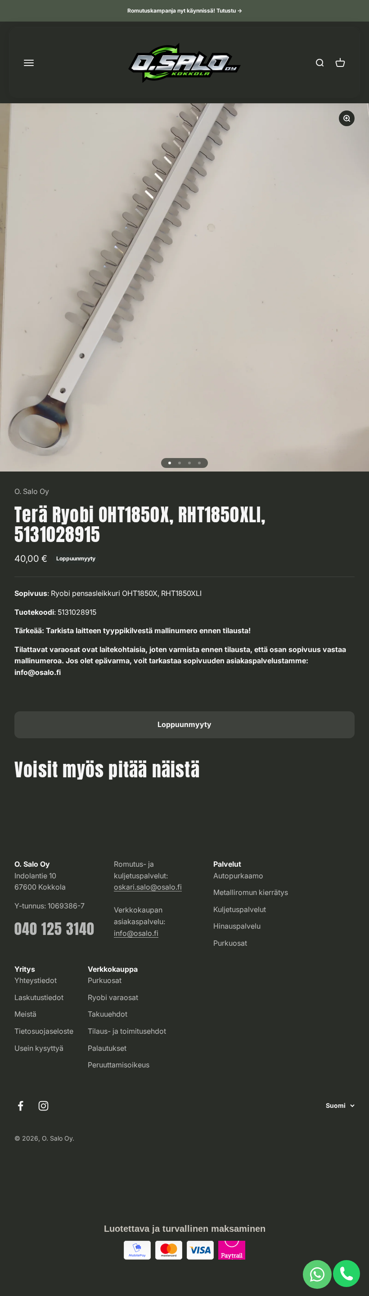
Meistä (25, 1013)
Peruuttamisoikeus (118, 1064)
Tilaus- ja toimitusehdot (127, 1031)
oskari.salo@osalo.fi (148, 886)
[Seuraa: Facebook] (20, 1106)
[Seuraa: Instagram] (43, 1106)
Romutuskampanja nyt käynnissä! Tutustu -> (184, 10)
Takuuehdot (107, 1013)
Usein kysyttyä (38, 1048)
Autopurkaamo (238, 875)
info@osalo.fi (136, 933)
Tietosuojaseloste (43, 1031)
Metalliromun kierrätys (250, 892)
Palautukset (107, 1048)
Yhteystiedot (35, 980)
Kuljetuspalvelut (239, 909)
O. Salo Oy (31, 491)
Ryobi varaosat (113, 997)
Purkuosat (230, 943)
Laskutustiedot (38, 997)
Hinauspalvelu (237, 925)
